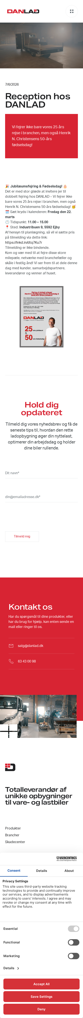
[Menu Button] (72, 11)
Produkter (13, 828)
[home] (22, 11)
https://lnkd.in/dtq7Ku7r (23, 242)
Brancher (12, 835)
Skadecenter (15, 842)
